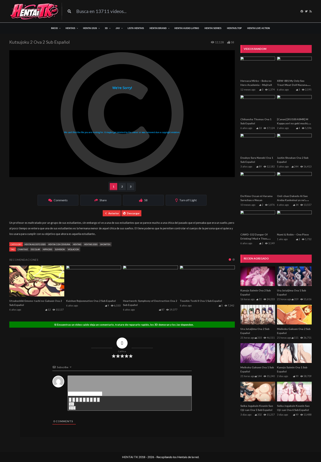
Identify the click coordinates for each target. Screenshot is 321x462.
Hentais (77, 244)
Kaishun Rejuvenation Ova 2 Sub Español (91, 300)
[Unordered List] (87, 400)
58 (232, 42)
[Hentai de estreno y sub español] (34, 11)
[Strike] (80, 400)
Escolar (35, 249)
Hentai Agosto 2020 (35, 244)
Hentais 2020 (90, 244)
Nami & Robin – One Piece (293, 234)
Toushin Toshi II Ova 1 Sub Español (201, 300)
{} (71, 404)
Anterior (113, 213)
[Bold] (70, 400)
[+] (72, 408)
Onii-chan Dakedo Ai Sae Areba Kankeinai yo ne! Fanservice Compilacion (292, 200)
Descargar (133, 213)
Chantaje (23, 249)
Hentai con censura (59, 244)
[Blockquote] (91, 400)
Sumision (60, 249)
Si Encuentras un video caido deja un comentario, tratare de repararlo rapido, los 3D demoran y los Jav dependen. (124, 324)
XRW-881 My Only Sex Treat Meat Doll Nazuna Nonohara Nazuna (292, 85)
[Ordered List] (84, 400)
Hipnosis (47, 249)
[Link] (98, 400)
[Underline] (77, 400)
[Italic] (73, 400)
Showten (105, 244)
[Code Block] (94, 400)
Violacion (73, 249)
